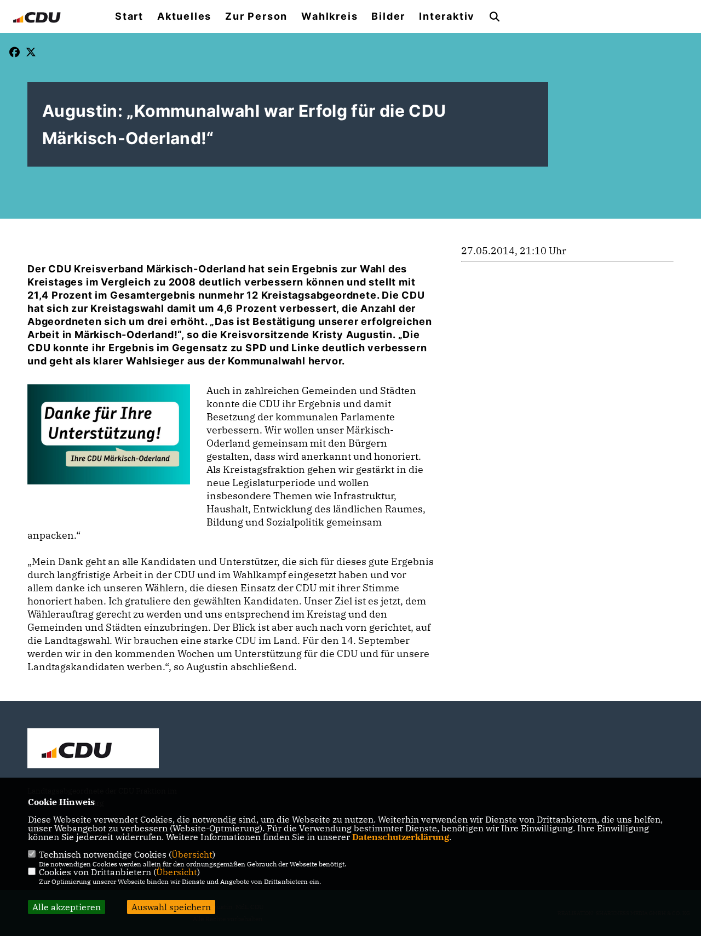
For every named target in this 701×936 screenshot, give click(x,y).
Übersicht (191, 854)
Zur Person (256, 16)
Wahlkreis (329, 16)
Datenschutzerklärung (400, 836)
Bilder (388, 16)
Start (129, 16)
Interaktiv (447, 16)
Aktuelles (184, 16)
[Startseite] (93, 749)
